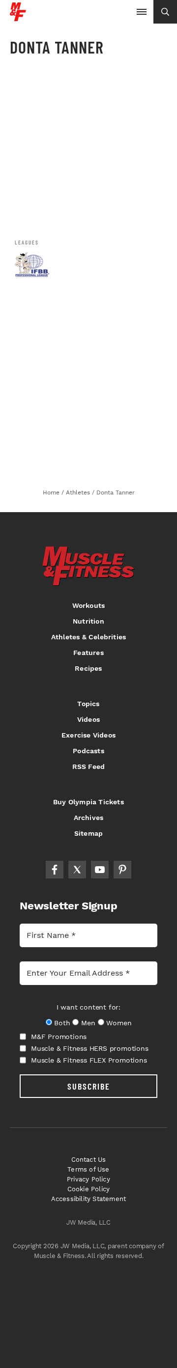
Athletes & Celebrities (88, 637)
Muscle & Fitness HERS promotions (89, 1048)
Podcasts (88, 751)
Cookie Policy (88, 1189)
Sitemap (88, 833)
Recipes (88, 668)
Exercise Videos (88, 735)
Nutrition (88, 621)
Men (88, 1023)
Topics (88, 704)
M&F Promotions (59, 1036)
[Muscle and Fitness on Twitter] (77, 869)
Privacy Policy (88, 1179)
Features (88, 653)
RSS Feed (88, 766)
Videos (88, 719)
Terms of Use (88, 1169)
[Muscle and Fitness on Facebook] (54, 869)
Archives (89, 817)
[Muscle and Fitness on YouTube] (100, 869)
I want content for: (88, 1007)
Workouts (88, 605)
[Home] (18, 17)
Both (62, 1023)
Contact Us (88, 1159)
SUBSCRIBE (88, 1086)
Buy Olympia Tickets (88, 802)
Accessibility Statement (88, 1199)
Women (118, 1023)
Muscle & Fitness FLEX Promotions (89, 1060)
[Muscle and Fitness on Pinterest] (122, 869)
